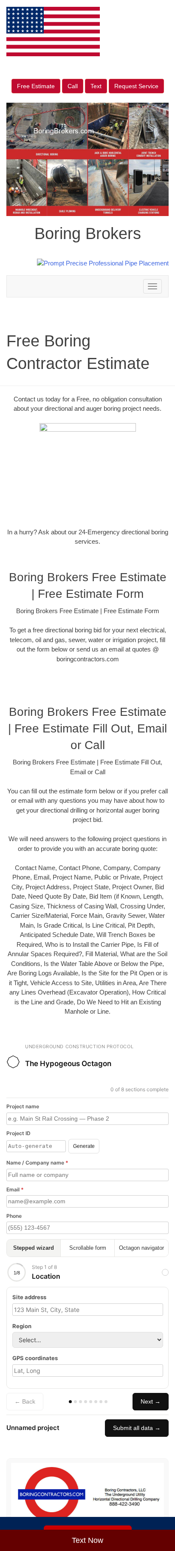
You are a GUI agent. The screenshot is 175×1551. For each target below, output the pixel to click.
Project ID (18, 1133)
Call (73, 86)
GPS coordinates (35, 1358)
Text (96, 86)
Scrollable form (87, 1248)
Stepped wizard (33, 1248)
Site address (29, 1297)
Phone (14, 1216)
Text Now (87, 1540)
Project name (22, 1106)
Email (15, 1189)
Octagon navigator (141, 1248)
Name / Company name (37, 1162)
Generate (84, 1146)
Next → (151, 1401)
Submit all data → (137, 1427)
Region (21, 1326)
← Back (24, 1401)
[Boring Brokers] (87, 1494)
